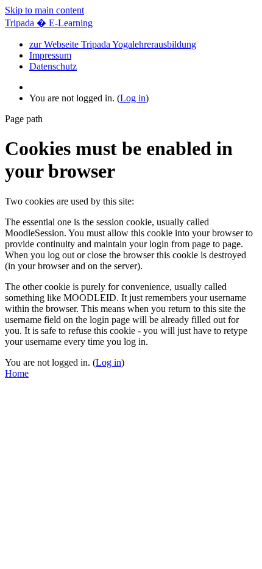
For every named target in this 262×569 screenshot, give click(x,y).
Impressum (50, 55)
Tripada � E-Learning (49, 23)
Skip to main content (44, 10)
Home (17, 373)
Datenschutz (53, 66)
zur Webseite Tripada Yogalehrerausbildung (112, 44)
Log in (133, 98)
